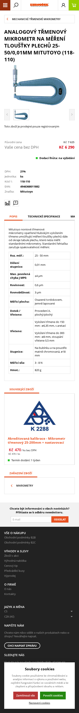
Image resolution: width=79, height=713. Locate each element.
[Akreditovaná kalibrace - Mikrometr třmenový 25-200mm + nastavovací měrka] (39, 415)
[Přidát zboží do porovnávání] (7, 203)
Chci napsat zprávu (22, 645)
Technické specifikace (44, 216)
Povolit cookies (53, 695)
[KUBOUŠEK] (39, 5)
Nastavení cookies (39, 702)
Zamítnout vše (25, 695)
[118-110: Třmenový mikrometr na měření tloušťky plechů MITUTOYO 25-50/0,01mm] (39, 85)
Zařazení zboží (20, 473)
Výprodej (10, 576)
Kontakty (10, 594)
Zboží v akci (11, 556)
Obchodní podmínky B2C (20, 542)
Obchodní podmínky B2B (20, 537)
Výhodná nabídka (15, 561)
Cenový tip (11, 566)
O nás (7, 589)
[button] (5, 5)
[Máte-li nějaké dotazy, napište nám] (16, 203)
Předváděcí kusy (14, 571)
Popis (13, 216)
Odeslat (60, 519)
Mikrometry (24, 485)
